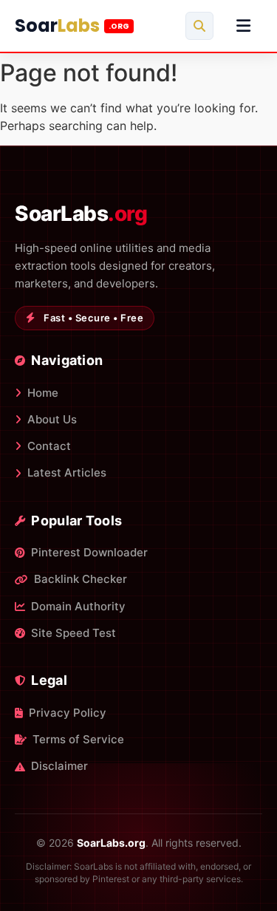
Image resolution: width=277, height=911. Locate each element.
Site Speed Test (73, 633)
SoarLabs (81, 213)
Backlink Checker (80, 579)
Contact (49, 446)
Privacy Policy (67, 713)
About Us (52, 419)
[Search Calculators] (199, 26)
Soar (72, 25)
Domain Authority (78, 606)
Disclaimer (59, 766)
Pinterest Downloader (89, 552)
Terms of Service (78, 739)
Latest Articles (66, 472)
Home (42, 393)
